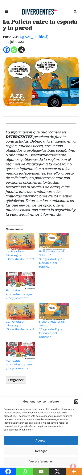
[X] (21, 49)
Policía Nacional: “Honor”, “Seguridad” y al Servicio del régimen (52, 259)
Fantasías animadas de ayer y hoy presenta (19, 294)
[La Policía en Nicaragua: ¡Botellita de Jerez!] (20, 241)
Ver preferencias (41, 461)
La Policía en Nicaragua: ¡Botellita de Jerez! (20, 255)
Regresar (15, 380)
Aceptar (41, 440)
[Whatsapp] (14, 49)
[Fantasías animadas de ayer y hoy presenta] (20, 280)
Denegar (41, 451)
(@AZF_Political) (34, 37)
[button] (76, 401)
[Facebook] (6, 49)
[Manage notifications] (73, 467)
